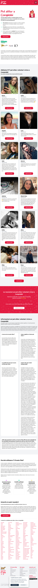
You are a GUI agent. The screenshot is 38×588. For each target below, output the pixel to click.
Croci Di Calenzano (10, 528)
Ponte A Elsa (17, 557)
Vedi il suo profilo (9, 108)
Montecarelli (17, 540)
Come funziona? (13, 569)
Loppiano (17, 530)
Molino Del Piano (18, 537)
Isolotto (9, 556)
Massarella (17, 535)
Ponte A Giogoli (25, 522)
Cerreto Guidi (10, 522)
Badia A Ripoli (3, 527)
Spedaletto (32, 540)
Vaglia (31, 548)
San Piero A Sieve (33, 524)
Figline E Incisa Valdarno (11, 535)
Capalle (2, 549)
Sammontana (25, 544)
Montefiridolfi (17, 541)
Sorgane (32, 537)
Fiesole (9, 534)
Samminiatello (25, 543)
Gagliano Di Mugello (11, 541)
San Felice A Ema (25, 554)
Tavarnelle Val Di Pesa (33, 543)
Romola (24, 537)
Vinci (31, 556)
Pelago (17, 549)
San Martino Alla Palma (26, 556)
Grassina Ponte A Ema (11, 549)
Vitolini (32, 557)
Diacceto (9, 529)
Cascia (1, 555)
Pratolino (24, 528)
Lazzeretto (17, 522)
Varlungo (32, 551)
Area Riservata (12, 575)
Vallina (31, 549)
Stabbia (32, 542)
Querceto (24, 530)
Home (11, 568)
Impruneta (9, 554)
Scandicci (32, 530)
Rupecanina (24, 540)
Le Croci (17, 527)
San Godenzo (25, 555)
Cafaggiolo (2, 543)
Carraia (2, 554)
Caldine (2, 544)
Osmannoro (17, 547)
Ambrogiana (2, 522)
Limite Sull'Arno (18, 528)
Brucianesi (2, 541)
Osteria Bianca (18, 548)
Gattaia (9, 544)
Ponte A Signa (25, 523)
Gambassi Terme (10, 543)
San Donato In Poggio (26, 551)
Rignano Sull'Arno (25, 535)
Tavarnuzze (32, 544)
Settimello (32, 534)
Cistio (9, 523)
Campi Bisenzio (3, 547)
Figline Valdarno (10, 536)
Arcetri (2, 524)
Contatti (21, 569)
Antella (2, 523)
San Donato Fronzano (26, 549)
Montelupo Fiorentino (19, 542)
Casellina (2, 556)
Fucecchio (9, 540)
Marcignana (17, 534)
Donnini (9, 530)
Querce (24, 529)
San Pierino (32, 522)
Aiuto (11, 574)
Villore (31, 555)
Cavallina (2, 557)
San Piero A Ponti (33, 523)
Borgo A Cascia (3, 536)
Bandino (2, 530)
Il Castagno (9, 550)
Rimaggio (24, 536)
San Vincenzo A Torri (33, 528)
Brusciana (2, 542)
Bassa (1, 534)
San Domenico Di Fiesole (26, 548)
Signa (31, 536)
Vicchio (32, 554)
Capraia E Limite (3, 551)
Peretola (17, 550)
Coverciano (9, 527)
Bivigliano (2, 535)
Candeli (2, 548)
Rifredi (24, 534)
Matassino (17, 536)
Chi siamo (21, 568)
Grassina (9, 548)
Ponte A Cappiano (18, 556)
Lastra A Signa (10, 557)
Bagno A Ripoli (3, 529)
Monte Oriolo (17, 543)
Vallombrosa (32, 550)
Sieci (31, 535)
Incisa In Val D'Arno (10, 555)
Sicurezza (12, 572)
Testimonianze (12, 570)
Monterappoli (17, 544)
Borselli (2, 537)
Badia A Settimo (3, 528)
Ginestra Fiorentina (10, 547)
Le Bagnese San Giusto (19, 523)
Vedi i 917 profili (19, 280)
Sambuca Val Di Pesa (26, 542)
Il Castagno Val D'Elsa (11, 551)
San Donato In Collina (26, 550)
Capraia (2, 550)
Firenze (9, 537)
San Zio (32, 529)
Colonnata (9, 524)
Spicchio (32, 541)
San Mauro (24, 557)
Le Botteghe (17, 524)
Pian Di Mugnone (18, 551)
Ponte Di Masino (25, 524)
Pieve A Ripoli (17, 554)
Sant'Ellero (32, 527)
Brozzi (2, 540)
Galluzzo (9, 542)
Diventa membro (5, 36)
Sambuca (24, 541)
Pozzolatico (24, 527)
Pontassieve (17, 555)
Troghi (31, 547)
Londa (16, 529)
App (11, 573)
